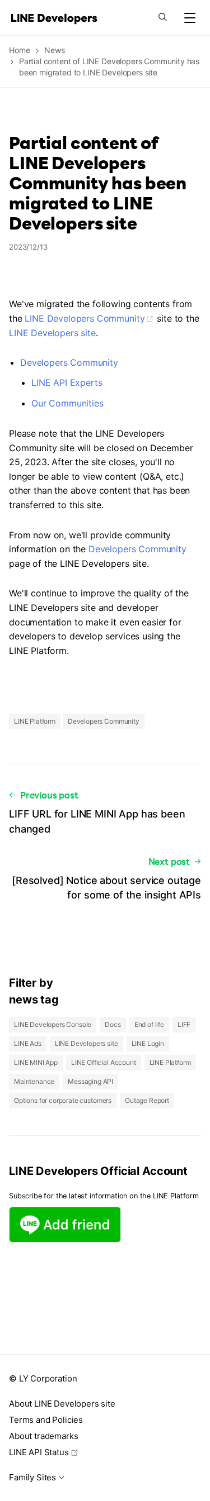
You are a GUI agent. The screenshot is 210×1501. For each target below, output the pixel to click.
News (54, 50)
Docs (112, 1024)
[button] (189, 17)
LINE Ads (27, 1043)
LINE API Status (39, 1452)
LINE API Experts (66, 382)
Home (19, 50)
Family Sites (32, 1477)
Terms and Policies (46, 1419)
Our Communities (67, 403)
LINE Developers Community (84, 318)
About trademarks (43, 1436)
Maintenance (34, 1081)
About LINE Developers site (62, 1403)
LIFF (184, 1024)
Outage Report (147, 1100)
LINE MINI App (36, 1062)
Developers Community (69, 362)
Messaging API (90, 1081)
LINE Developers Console (52, 1024)
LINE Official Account (103, 1062)
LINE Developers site (52, 332)
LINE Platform (34, 721)
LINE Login (148, 1043)
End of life (149, 1024)
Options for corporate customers (62, 1100)
